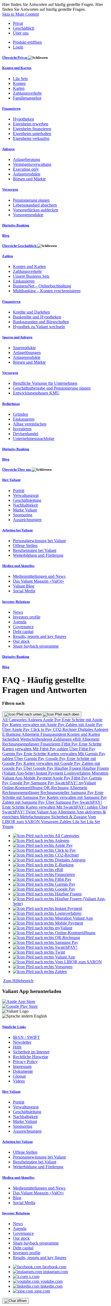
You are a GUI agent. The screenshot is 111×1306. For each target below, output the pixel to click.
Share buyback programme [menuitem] (36, 646)
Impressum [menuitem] (22, 1066)
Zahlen (66, 821)
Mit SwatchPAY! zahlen (77, 807)
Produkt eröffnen (27, 42)
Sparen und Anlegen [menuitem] (17, 337)
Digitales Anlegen (93, 729)
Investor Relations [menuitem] (16, 602)
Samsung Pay (43, 783)
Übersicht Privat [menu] (15, 58)
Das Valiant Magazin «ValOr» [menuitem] (38, 581)
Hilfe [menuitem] (17, 1047)
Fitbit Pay (70, 744)
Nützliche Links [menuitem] (14, 1027)
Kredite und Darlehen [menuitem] (31, 312)
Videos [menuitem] (19, 1081)
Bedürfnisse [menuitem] (11, 404)
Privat (18, 23)
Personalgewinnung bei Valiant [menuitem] (39, 540)
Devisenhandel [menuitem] (25, 433)
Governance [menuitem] (23, 626)
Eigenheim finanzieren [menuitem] (32, 128)
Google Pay (56, 758)
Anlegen (35, 719)
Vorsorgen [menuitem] (10, 189)
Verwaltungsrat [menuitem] (26, 495)
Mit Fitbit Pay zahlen (51, 749)
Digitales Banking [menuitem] (15, 225)
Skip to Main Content (20, 14)
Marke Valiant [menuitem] (25, 510)
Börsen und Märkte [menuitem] (29, 179)
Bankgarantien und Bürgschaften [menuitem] (41, 321)
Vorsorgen (50, 821)
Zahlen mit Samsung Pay (24, 802)
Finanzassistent (53, 734)
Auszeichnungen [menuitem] (27, 519)
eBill (77, 739)
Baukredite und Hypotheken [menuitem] (37, 317)
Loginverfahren (78, 773)
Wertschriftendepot (36, 739)
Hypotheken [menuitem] (23, 119)
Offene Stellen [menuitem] (25, 545)
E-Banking (12, 734)
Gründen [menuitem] (20, 414)
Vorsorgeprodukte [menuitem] (28, 214)
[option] (46, 835)
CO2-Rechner (65, 729)
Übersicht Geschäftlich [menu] (19, 246)
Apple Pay (52, 719)
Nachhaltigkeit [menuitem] (25, 505)
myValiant (87, 783)
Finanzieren (50, 744)
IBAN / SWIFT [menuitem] (26, 1037)
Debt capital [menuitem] (23, 631)
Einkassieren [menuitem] (23, 281)
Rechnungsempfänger (21, 744)
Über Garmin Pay (30, 758)
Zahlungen (63, 739)
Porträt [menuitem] (18, 490)
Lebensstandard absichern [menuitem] (35, 205)
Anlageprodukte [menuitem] (26, 174)
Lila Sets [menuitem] (20, 78)
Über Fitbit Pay (82, 749)
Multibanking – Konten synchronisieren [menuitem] (47, 290)
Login (18, 47)
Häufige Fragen (68, 768)
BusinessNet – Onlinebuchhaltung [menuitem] (42, 286)
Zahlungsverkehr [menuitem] (27, 93)
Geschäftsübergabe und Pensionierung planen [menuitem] (52, 388)
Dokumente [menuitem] (23, 1071)
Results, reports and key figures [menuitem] (39, 636)
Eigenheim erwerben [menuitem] (30, 124)
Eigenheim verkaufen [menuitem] (31, 138)
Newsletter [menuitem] (22, 1042)
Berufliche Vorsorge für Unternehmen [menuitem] (45, 383)
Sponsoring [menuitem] (22, 515)
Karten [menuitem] (19, 88)
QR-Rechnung (57, 787)
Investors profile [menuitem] (26, 617)
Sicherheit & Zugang (69, 816)
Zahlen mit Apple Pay (84, 724)
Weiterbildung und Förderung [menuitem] (38, 555)
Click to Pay (42, 729)
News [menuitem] (18, 612)
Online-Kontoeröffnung (23, 787)
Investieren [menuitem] (22, 429)
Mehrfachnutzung (35, 816)
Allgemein (31, 734)
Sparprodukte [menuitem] (24, 347)
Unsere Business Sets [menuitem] (31, 276)
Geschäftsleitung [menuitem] (27, 500)
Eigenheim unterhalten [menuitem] (32, 133)
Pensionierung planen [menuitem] (31, 200)
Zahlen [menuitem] (7, 256)
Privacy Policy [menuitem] (25, 1061)
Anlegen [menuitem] (8, 149)
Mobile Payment (37, 778)
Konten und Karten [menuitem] (16, 68)
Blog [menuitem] (5, 235)
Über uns (21, 33)
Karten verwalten (17, 749)
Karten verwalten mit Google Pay (52, 763)
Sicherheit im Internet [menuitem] (31, 1052)
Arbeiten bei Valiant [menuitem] (17, 530)
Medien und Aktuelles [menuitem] (18, 566)
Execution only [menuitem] (26, 169)
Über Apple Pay (16, 729)
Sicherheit (11, 739)
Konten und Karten (83, 734)
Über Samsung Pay (63, 802)
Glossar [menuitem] (19, 1076)
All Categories (14, 719)
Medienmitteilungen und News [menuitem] (39, 576)
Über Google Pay (38, 768)
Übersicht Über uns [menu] (17, 470)
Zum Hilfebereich (18, 980)
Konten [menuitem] (19, 83)
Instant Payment (50, 773)
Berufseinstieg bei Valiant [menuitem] (34, 550)
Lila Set (79, 821)
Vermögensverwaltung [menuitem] (32, 164)
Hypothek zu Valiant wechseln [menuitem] (39, 326)
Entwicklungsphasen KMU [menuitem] (36, 393)
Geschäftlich (23, 28)
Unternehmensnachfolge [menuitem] (33, 438)
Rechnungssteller (55, 792)
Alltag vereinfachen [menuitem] (29, 424)
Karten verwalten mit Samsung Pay (77, 797)
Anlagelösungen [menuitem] (27, 352)
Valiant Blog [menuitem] (23, 586)
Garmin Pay (13, 753)
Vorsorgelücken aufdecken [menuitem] (35, 210)
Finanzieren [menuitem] (11, 108)
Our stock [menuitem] (21, 641)
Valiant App (47, 812)
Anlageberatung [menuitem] (26, 159)
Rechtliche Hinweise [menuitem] (30, 1056)
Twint (31, 812)
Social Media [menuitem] (24, 591)
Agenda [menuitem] (19, 622)
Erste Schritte (90, 744)
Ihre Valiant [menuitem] (11, 480)
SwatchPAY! (67, 783)
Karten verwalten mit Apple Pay (37, 724)
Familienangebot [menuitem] (27, 98)
